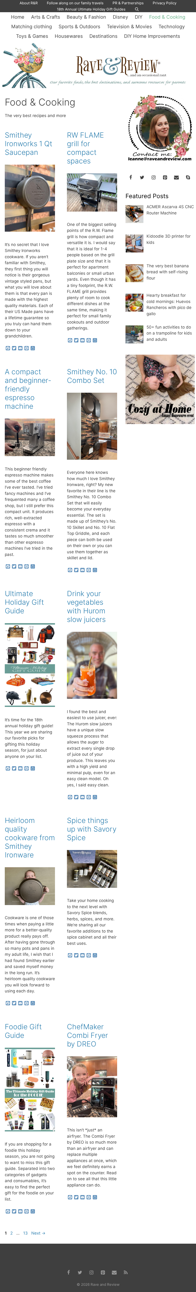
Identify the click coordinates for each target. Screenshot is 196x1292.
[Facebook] (130, 177)
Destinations (103, 36)
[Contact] (176, 177)
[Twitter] (142, 177)
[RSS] (126, 1273)
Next (38, 1233)
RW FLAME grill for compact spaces (85, 148)
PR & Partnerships (128, 3)
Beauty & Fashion (86, 17)
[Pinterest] (165, 177)
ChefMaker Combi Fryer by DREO (87, 1035)
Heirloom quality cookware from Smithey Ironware (30, 837)
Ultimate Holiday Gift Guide (24, 602)
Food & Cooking (167, 17)
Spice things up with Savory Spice (91, 829)
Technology (171, 26)
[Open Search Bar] (137, 9)
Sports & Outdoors (79, 26)
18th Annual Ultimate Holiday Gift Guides (91, 9)
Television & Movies (129, 26)
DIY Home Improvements (152, 36)
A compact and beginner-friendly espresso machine (28, 388)
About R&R (29, 3)
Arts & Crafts (45, 17)
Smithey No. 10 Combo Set (92, 376)
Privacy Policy (164, 3)
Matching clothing (31, 26)
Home (17, 17)
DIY (138, 17)
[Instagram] (153, 177)
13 (26, 1233)
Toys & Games (32, 36)
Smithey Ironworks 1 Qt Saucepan (28, 144)
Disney (120, 17)
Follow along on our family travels (75, 3)
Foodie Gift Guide (23, 1031)
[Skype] (188, 177)
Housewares (69, 36)
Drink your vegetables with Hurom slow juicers (86, 606)
